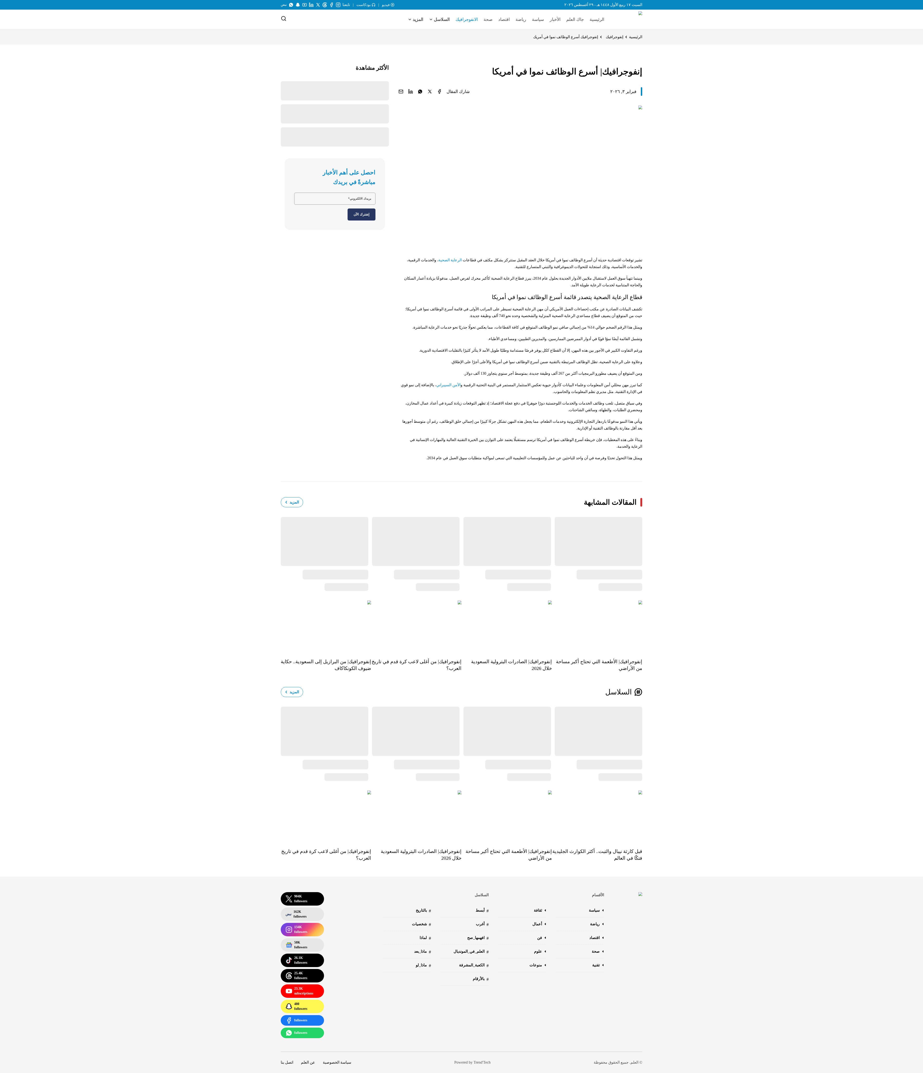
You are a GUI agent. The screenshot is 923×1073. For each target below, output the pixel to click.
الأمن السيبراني (448, 385)
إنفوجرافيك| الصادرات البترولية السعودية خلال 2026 (511, 665)
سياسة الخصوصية (337, 1062)
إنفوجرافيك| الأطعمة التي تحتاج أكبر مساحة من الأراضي (599, 665)
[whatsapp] (420, 91)
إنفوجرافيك (614, 37)
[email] (401, 91)
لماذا (425, 938)
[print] (439, 91)
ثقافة (538, 910)
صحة (488, 19)
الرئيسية (597, 19)
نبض (284, 4)
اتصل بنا (287, 1062)
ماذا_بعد (422, 951)
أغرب (482, 924)
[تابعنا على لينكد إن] (311, 4)
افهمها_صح (478, 938)
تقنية (596, 965)
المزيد (294, 502)
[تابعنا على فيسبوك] (331, 4)
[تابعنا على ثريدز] (324, 4)
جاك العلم (575, 19)
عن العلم (308, 1062)
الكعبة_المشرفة (474, 965)
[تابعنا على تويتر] (318, 4)
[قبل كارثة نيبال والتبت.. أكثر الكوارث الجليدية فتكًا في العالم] (597, 816)
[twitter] (429, 91)
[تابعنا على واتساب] (291, 4)
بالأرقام (481, 979)
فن (539, 938)
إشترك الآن (361, 214)
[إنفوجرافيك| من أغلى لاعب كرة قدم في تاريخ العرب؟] (416, 626)
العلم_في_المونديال (471, 951)
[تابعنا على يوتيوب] (304, 4)
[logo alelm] (628, 19)
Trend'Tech (482, 1062)
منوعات (536, 965)
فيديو (386, 5)
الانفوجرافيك (466, 19)
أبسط (482, 910)
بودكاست (363, 5)
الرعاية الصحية (450, 260)
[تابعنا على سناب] (297, 4)
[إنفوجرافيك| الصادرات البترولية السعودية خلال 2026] (507, 626)
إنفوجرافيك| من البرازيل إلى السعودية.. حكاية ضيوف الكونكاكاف (326, 665)
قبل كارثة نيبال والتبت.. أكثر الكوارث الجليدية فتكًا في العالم (597, 855)
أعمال (537, 924)
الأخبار (555, 19)
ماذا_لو (423, 965)
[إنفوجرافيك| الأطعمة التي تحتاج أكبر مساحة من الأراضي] (597, 626)
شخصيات (421, 924)
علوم (538, 951)
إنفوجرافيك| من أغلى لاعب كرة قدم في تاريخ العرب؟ (417, 665)
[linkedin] (410, 91)
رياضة (521, 19)
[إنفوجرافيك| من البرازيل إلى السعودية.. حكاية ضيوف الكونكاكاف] (326, 626)
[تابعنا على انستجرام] (338, 4)
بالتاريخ (423, 910)
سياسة (538, 19)
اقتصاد (504, 19)
